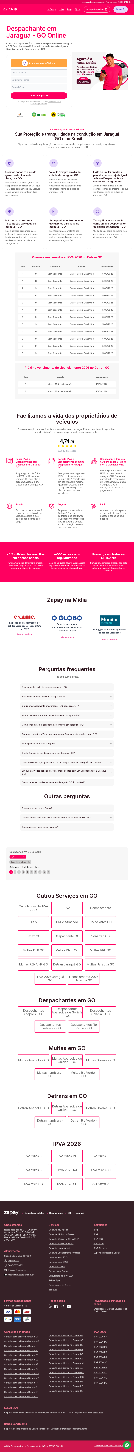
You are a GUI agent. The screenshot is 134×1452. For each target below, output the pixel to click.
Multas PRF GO (100, 950)
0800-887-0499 (16, 1265)
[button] (67, 687)
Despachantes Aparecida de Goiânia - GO (67, 1012)
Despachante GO (67, 936)
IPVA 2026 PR (100, 1156)
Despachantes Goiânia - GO (100, 1012)
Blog (69, 9)
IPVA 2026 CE (67, 1184)
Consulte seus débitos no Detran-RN (66, 1349)
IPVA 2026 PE (100, 1184)
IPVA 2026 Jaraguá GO (50, 978)
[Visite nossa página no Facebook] (56, 1307)
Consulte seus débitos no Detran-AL (66, 1368)
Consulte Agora (37, 95)
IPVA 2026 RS (33, 1170)
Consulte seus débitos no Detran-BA (66, 1354)
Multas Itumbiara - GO (50, 1074)
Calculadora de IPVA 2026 (33, 907)
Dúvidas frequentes (17, 1270)
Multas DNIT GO (67, 950)
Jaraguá (80, 1213)
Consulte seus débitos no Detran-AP (21, 1364)
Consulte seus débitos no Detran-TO (21, 1396)
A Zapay (52, 9)
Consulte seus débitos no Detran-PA (21, 1383)
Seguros (53, 1289)
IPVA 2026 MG (67, 1156)
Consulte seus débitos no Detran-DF (21, 1337)
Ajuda (77, 9)
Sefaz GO (33, 936)
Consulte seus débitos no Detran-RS (66, 1345)
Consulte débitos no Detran (61, 1234)
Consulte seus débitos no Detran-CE (21, 1360)
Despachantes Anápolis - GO (33, 1012)
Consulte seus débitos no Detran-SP (66, 1340)
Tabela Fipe (54, 1280)
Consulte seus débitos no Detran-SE (66, 1391)
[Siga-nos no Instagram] (62, 1307)
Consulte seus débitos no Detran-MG (21, 1341)
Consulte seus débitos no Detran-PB (66, 1381)
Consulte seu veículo (58, 1230)
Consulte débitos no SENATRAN (64, 1239)
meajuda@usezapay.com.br (21, 1275)
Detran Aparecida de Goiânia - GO (67, 1108)
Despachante (56, 1213)
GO (69, 1213)
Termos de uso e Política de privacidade (45, 102)
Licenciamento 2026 (58, 1262)
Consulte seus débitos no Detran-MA (66, 1372)
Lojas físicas (13, 1260)
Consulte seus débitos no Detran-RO (66, 1386)
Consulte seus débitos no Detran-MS (66, 1377)
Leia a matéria (24, 634)
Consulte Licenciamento (60, 1248)
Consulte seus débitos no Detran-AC (21, 1369)
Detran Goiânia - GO (100, 1108)
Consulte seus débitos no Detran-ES (66, 1358)
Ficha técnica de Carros (60, 1285)
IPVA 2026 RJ (67, 1170)
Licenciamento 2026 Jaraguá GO (83, 978)
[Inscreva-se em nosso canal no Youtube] (69, 1307)
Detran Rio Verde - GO (83, 1122)
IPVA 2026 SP (33, 1156)
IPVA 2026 (99, 1243)
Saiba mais (98, 1412)
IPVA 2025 (99, 1239)
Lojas (61, 9)
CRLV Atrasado (67, 922)
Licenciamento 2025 (58, 1257)
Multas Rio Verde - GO (83, 1074)
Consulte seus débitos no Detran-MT (21, 1378)
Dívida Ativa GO (100, 922)
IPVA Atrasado (100, 1248)
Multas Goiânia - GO (100, 1060)
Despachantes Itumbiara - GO (50, 1026)
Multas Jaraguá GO (100, 964)
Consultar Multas (57, 1266)
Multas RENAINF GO (33, 964)
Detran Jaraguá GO (67, 964)
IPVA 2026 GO (100, 1372)
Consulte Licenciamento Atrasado (64, 1253)
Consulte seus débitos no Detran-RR (21, 1392)
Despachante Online (58, 1271)
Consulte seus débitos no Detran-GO (21, 1373)
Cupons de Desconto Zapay (107, 1253)
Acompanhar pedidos (95, 9)
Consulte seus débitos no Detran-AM (66, 1363)
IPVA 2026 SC (100, 1170)
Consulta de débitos (34, 1213)
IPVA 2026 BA (33, 1184)
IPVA (67, 908)
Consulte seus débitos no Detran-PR (21, 1346)
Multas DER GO (33, 950)
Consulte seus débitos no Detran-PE (21, 1355)
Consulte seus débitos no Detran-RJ (66, 1335)
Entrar (119, 9)
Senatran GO (100, 936)
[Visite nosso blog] (50, 1307)
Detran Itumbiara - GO (50, 1122)
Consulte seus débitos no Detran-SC (21, 1350)
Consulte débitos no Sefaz (61, 1243)
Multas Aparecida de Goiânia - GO (67, 1060)
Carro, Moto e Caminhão (20, 862)
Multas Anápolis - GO (33, 1060)
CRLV (33, 922)
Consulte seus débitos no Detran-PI (21, 1387)
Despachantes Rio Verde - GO (84, 1026)
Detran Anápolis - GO (33, 1108)
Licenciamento (100, 908)
